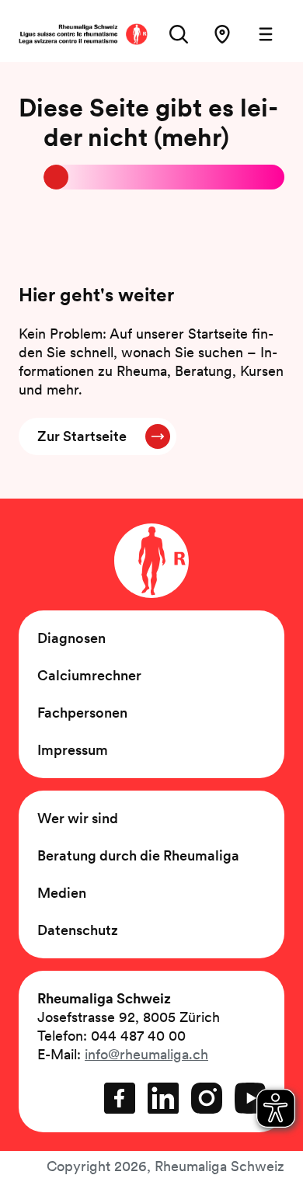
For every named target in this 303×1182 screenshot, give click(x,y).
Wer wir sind (77, 818)
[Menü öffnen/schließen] (265, 34)
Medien (61, 893)
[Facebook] (119, 1098)
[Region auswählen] (222, 34)
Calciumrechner (89, 675)
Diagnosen (71, 638)
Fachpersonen (82, 712)
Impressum (72, 750)
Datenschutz (77, 930)
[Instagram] (206, 1098)
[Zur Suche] (178, 34)
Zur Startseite (82, 436)
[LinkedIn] (163, 1098)
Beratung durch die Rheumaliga (138, 855)
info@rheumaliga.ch (146, 1054)
